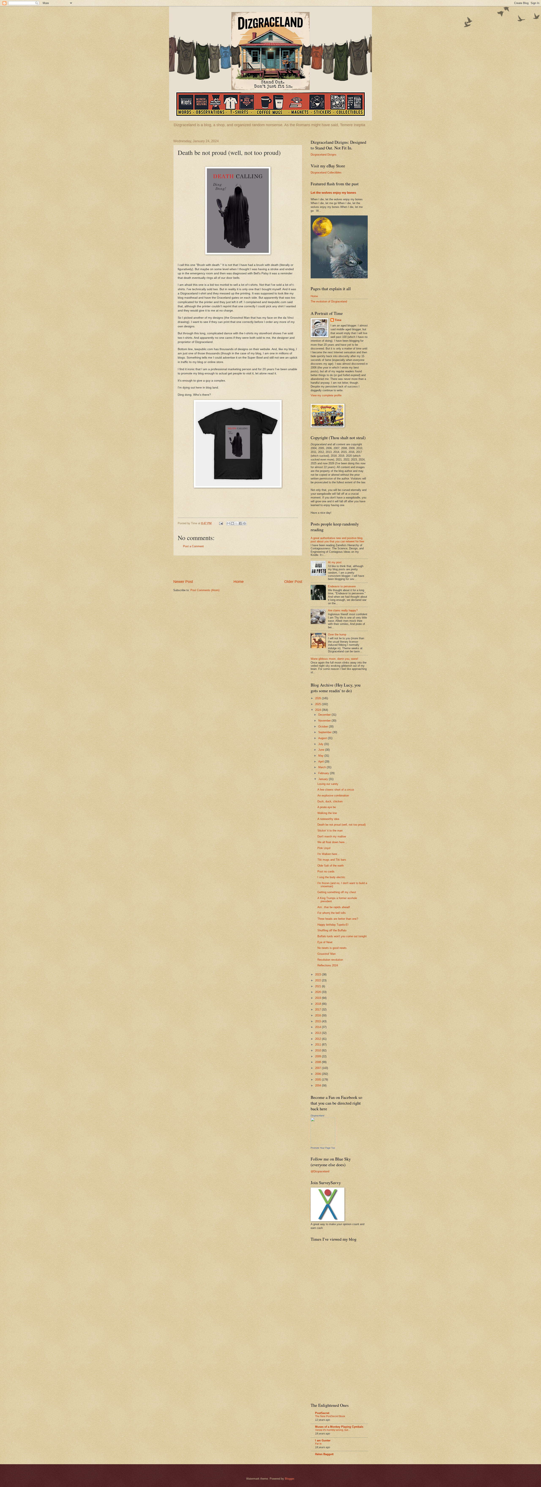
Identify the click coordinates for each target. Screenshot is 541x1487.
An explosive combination (333, 795)
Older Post (293, 582)
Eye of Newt (324, 942)
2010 (318, 1050)
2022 (318, 980)
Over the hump (337, 634)
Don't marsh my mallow (331, 836)
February (324, 773)
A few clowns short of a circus (335, 789)
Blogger (289, 1478)
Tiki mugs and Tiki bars (331, 859)
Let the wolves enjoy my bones (333, 192)
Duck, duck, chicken (330, 801)
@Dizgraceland (320, 1171)
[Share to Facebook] (240, 523)
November (325, 720)
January (323, 779)
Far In (318, 1443)
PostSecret (322, 1413)
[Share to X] (236, 523)
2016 (318, 1015)
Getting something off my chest (336, 892)
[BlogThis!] (232, 523)
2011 (318, 1044)
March (322, 767)
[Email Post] (221, 523)
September (325, 732)
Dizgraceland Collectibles (326, 172)
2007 (318, 1068)
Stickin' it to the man (330, 830)
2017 (318, 1009)
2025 (318, 704)
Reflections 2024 (327, 965)
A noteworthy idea (328, 819)
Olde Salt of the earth (330, 865)
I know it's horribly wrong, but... (332, 1430)
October (323, 726)
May (321, 755)
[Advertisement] (237, 567)
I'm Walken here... (328, 854)
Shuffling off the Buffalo (331, 930)
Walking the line (327, 813)
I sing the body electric (331, 877)
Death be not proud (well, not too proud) (341, 824)
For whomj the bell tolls (331, 912)
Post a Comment (193, 546)
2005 (318, 1079)
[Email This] (228, 523)
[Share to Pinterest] (244, 523)
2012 (318, 1038)
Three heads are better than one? (337, 918)
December (325, 714)
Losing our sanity (327, 783)
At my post (335, 562)
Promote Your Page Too (323, 1148)
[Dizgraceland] (323, 1144)
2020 (318, 992)
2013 (318, 1033)
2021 (318, 986)
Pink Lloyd (323, 848)
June (321, 749)
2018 (318, 1003)
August (323, 738)
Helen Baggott (324, 1454)
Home (239, 582)
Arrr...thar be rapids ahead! (333, 907)
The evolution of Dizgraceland (329, 301)
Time (338, 320)
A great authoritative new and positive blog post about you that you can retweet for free (337, 539)
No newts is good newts (332, 947)
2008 (318, 1062)
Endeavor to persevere (342, 586)
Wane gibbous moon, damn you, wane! (334, 658)
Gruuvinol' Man (326, 953)
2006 (318, 1073)
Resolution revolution (330, 959)
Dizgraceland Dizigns (323, 154)
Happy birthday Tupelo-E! (332, 924)
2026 (318, 698)
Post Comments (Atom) (204, 590)
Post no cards (326, 871)
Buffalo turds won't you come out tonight (342, 936)
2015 (318, 1021)
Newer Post (183, 582)
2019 (318, 997)
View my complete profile (326, 395)
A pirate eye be (326, 807)
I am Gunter (323, 1440)
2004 (318, 1085)
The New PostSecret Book (330, 1416)
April (321, 761)
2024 (318, 709)
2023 (318, 974)
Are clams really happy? (343, 610)
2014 (318, 1027)
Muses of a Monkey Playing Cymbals (339, 1426)
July (321, 744)
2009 (318, 1056)
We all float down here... (332, 842)
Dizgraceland (317, 1115)
